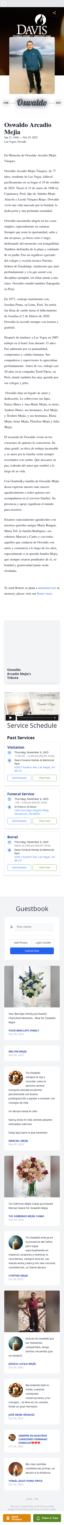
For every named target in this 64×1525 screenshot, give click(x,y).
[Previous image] (8, 1311)
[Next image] (56, 1311)
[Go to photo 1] (31, 1330)
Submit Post (32, 950)
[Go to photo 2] (33, 1330)
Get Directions (19, 777)
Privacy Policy (22, 1509)
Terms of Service (41, 1509)
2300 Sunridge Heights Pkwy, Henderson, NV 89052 (31, 812)
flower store (44, 593)
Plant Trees (44, 777)
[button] (32, 986)
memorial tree (47, 588)
